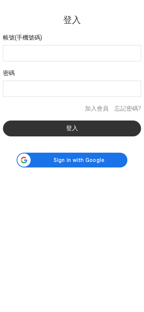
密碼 (9, 73)
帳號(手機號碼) (22, 37)
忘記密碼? (127, 108)
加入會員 (97, 108)
